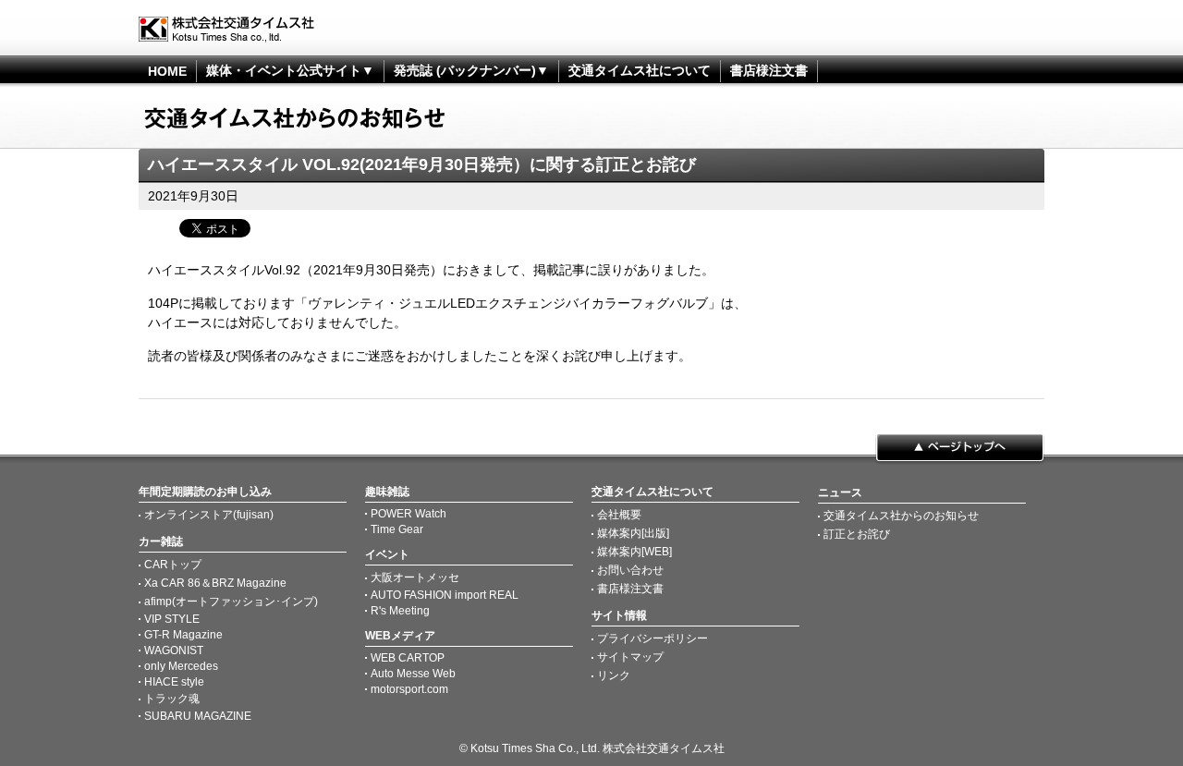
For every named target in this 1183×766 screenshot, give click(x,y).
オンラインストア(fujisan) (209, 514)
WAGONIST (173, 650)
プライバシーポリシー (652, 638)
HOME (167, 71)
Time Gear (397, 529)
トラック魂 (172, 698)
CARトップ (172, 564)
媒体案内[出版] (633, 533)
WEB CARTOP (408, 657)
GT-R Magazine (183, 634)
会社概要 (619, 514)
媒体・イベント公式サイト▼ (290, 70)
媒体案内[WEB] (634, 551)
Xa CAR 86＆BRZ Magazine (215, 583)
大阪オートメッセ (415, 577)
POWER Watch (408, 513)
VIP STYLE (172, 619)
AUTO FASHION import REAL (444, 595)
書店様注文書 (769, 70)
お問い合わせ (630, 570)
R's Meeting (400, 610)
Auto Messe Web (413, 673)
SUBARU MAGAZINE (197, 716)
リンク (613, 675)
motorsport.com (409, 689)
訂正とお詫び (856, 534)
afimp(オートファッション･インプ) (231, 601)
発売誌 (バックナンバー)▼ (471, 70)
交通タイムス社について (639, 70)
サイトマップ (630, 656)
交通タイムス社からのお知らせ (901, 515)
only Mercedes (181, 666)
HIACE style (174, 681)
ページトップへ (959, 449)
